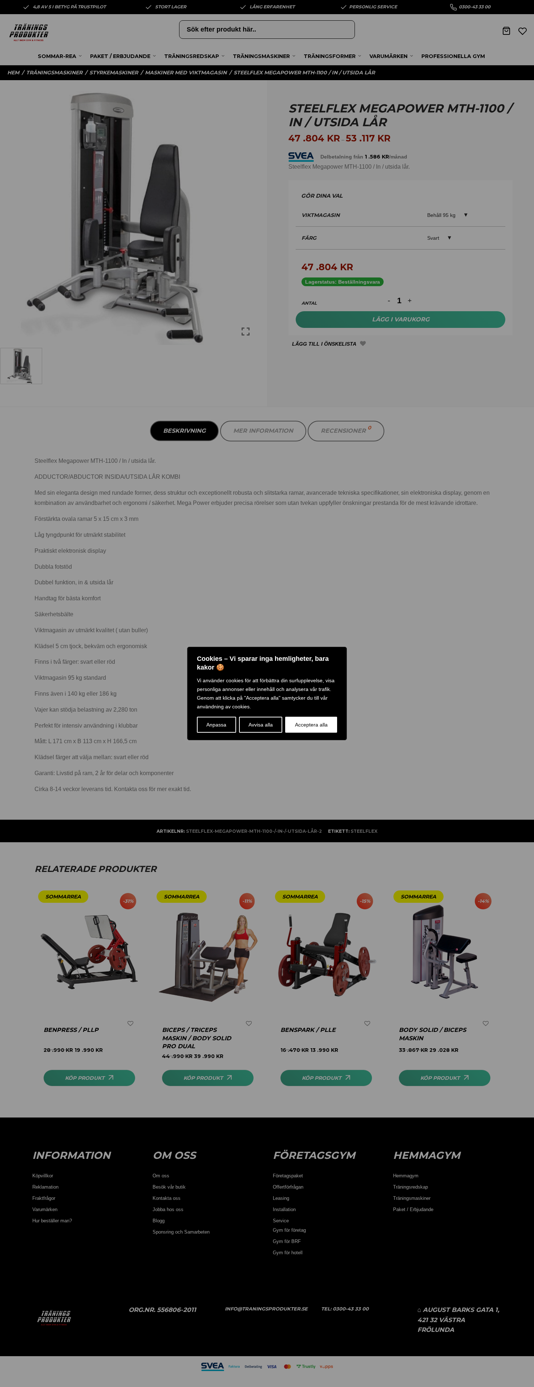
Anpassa (216, 725)
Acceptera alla (311, 725)
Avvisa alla (260, 725)
